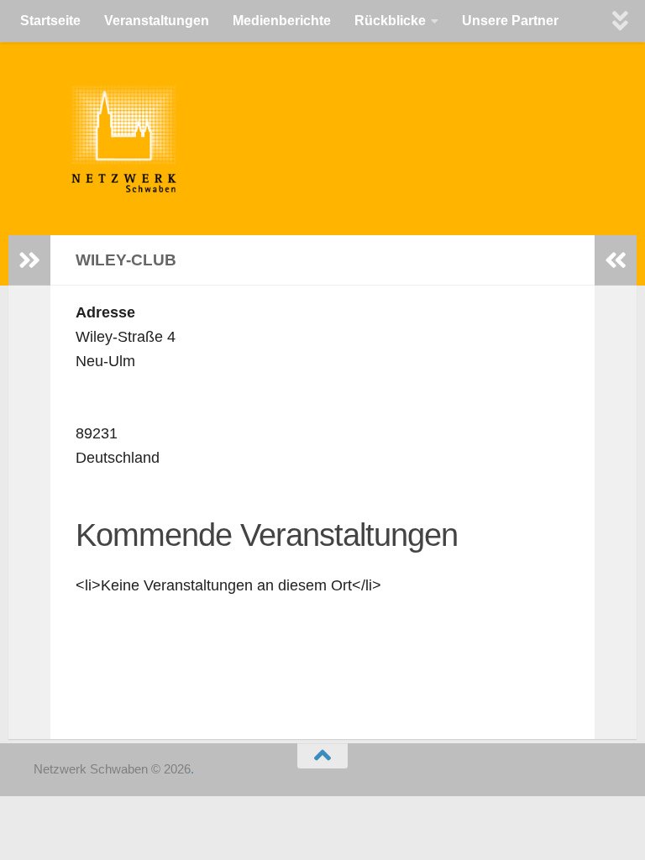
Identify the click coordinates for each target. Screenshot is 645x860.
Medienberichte (282, 20)
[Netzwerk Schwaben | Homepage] (111, 139)
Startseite (50, 20)
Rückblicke (390, 20)
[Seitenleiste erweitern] (29, 260)
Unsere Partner (510, 20)
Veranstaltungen (156, 20)
